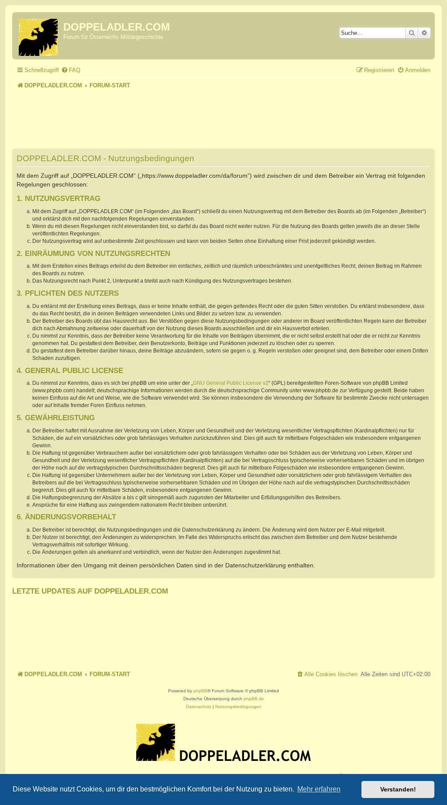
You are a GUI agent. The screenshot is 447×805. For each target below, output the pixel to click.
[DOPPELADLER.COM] (38, 35)
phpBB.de (254, 698)
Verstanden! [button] (398, 789)
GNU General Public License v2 (230, 383)
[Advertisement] (223, 115)
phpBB (200, 690)
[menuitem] (70, 70)
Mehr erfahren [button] (318, 789)
